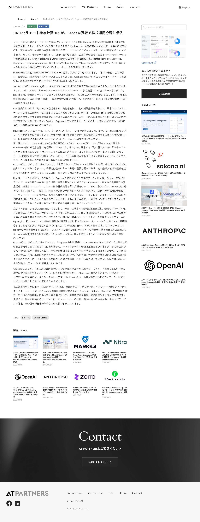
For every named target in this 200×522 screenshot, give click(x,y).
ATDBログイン (74, 501)
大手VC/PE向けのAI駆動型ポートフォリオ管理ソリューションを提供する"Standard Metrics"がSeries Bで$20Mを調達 (25, 357)
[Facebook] (9, 503)
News (120, 7)
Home (20, 19)
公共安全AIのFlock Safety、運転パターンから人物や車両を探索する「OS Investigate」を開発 (114, 391)
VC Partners (90, 7)
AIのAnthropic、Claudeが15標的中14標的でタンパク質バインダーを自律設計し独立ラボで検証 (55, 391)
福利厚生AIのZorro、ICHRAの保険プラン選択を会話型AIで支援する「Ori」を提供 (85, 389)
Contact (135, 7)
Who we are (68, 7)
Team (107, 7)
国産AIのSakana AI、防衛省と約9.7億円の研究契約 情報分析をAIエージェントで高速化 (163, 174)
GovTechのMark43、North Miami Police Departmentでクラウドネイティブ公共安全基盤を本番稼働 (85, 356)
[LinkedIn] (17, 503)
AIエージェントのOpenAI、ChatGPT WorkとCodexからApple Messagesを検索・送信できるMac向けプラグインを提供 (25, 392)
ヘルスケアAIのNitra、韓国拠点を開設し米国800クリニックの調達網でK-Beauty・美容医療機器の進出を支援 (114, 356)
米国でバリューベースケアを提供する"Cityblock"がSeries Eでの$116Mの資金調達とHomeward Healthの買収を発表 (55, 357)
